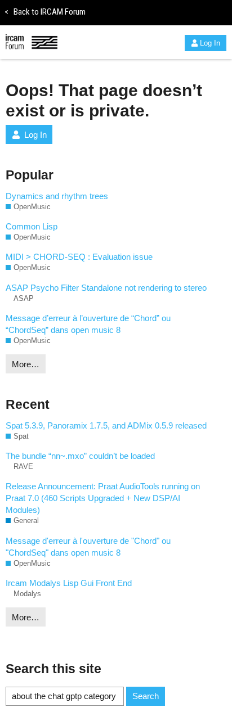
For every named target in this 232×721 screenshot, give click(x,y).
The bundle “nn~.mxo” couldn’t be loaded (80, 456)
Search (145, 696)
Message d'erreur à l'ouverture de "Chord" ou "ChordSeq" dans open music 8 (88, 546)
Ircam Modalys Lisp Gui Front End (69, 583)
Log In (210, 43)
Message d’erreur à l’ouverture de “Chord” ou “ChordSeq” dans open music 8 (88, 324)
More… (25, 364)
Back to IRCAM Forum (45, 12)
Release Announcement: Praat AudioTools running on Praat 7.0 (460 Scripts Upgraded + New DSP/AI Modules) (103, 498)
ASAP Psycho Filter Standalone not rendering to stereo (106, 287)
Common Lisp (31, 226)
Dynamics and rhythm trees (57, 196)
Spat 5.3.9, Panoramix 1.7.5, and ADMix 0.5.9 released (106, 425)
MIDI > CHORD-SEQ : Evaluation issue (79, 257)
